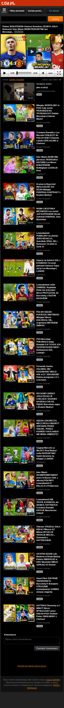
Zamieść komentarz (47, 648)
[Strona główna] (8, 3)
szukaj (55, 19)
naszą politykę (53, 680)
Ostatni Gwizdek (16, 79)
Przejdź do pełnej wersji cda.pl (32, 666)
